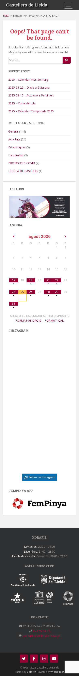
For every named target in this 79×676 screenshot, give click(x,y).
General (13, 131)
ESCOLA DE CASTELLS (23, 171)
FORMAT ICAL (54, 320)
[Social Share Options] (13, 400)
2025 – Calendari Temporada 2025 (31, 111)
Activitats (14, 139)
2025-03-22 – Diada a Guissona (29, 87)
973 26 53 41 (41, 631)
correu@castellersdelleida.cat (40, 636)
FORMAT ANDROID (28, 320)
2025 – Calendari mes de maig (28, 79)
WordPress (57, 672)
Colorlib (31, 672)
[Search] (67, 60)
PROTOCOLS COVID (21, 163)
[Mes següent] (65, 236)
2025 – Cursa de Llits (22, 103)
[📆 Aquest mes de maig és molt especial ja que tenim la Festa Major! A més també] (42, 437)
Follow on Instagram (42, 477)
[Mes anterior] (13, 236)
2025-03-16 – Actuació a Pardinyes (31, 95)
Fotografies (15, 155)
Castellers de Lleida (26, 4)
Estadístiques (17, 147)
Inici (6, 15)
